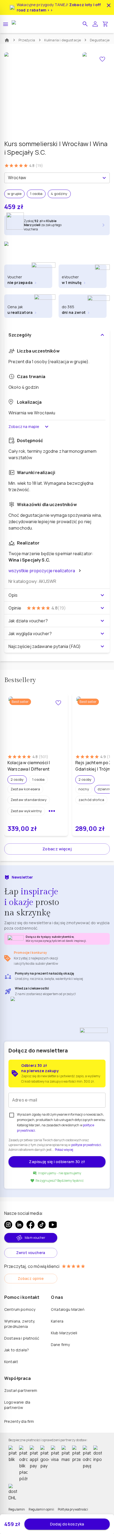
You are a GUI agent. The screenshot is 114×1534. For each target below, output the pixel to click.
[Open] (104, 178)
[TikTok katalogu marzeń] (42, 1225)
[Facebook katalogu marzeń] (30, 1225)
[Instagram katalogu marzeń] (8, 1225)
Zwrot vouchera (30, 1252)
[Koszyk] (105, 24)
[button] (85, 24)
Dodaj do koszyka (67, 1524)
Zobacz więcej (57, 849)
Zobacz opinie (31, 1278)
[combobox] (52, 178)
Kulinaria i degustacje (62, 40)
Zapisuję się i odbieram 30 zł (57, 1161)
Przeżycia (27, 40)
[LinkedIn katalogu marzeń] (19, 1225)
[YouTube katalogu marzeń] (53, 1225)
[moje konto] (95, 24)
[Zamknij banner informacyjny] (108, 5)
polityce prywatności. (86, 1145)
